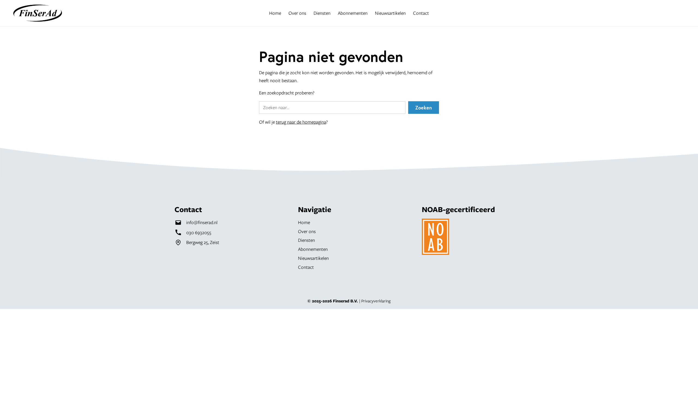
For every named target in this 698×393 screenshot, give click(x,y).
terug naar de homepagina (301, 122)
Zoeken (423, 107)
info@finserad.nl (202, 222)
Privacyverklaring (376, 300)
